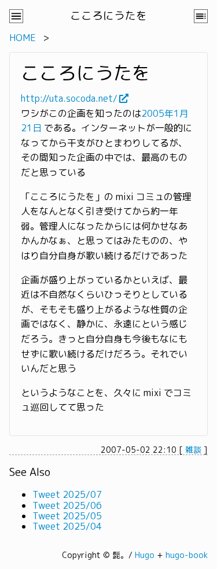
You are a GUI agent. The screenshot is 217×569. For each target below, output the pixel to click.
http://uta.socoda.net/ (69, 98)
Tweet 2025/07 (67, 494)
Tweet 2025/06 (67, 505)
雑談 (193, 449)
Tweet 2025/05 (67, 515)
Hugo (145, 554)
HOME (22, 37)
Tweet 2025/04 (67, 526)
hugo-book (186, 554)
